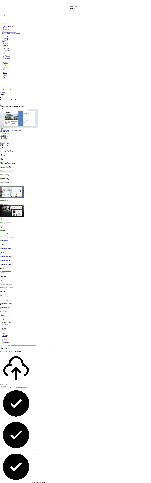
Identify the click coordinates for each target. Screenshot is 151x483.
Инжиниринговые (5, 63)
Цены (2, 70)
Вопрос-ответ (5, 73)
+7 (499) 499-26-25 (2, 22)
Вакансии (4, 78)
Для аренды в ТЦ (4, 334)
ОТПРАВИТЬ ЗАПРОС (72, 8)
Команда (4, 77)
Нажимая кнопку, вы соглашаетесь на (16, 387)
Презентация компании (6, 37)
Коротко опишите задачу (3, 351)
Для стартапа (5, 35)
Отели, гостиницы (5, 43)
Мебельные (5, 46)
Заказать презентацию (3, 135)
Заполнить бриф (4, 330)
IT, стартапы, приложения (6, 50)
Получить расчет (3, 387)
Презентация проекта (6, 39)
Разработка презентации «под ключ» (8, 26)
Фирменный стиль (4, 339)
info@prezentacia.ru (2, 92)
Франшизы (4, 49)
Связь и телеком (5, 64)
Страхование (5, 53)
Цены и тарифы (4, 328)
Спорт (4, 47)
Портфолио (3, 69)
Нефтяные (4, 67)
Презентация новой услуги (7, 38)
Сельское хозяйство (6, 68)
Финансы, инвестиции (6, 52)
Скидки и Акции (5, 74)
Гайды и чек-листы (4, 341)
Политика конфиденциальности (17, 345)
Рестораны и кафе (5, 42)
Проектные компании (6, 59)
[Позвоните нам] (6, 21)
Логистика (4, 65)
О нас (4, 72)
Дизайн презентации (6, 27)
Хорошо (1, 346)
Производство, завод (6, 61)
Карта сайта (34, 345)
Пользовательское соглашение (26, 345)
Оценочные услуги (6, 54)
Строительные (5, 62)
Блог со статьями (4, 329)
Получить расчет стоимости (4, 23)
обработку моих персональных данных (21, 387)
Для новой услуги (4, 336)
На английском (5, 40)
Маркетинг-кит (5, 28)
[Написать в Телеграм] (18, 21)
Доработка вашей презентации (7, 30)
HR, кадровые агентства (6, 56)
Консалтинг (5, 55)
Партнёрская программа (6, 76)
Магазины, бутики (5, 45)
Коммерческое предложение (5, 342)
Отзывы (4, 75)
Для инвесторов (5, 36)
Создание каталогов (6, 29)
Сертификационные (6, 57)
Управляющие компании (6, 58)
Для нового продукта (5, 335)
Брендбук (3, 340)
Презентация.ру (2, 15)
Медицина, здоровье (6, 48)
